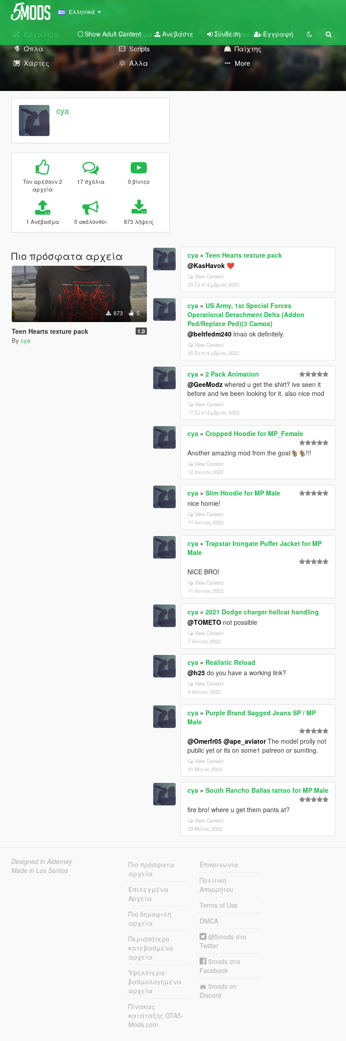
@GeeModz (205, 384)
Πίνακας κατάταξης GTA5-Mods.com (155, 1015)
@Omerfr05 (204, 741)
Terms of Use (219, 904)
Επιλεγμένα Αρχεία (148, 894)
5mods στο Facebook (220, 966)
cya (62, 110)
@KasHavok (206, 265)
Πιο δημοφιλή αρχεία (149, 918)
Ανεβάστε (177, 33)
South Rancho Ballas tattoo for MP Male (266, 790)
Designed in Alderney (41, 861)
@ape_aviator (244, 741)
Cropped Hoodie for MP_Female (254, 433)
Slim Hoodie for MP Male (242, 492)
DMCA (209, 920)
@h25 (196, 672)
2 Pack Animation (232, 373)
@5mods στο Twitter (223, 941)
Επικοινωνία (219, 864)
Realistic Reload (230, 662)
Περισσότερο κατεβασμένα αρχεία (150, 947)
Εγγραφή (277, 33)
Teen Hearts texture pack (243, 254)
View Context (209, 276)
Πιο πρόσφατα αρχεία (151, 869)
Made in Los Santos (39, 870)
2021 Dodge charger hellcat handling (262, 611)
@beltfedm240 (209, 333)
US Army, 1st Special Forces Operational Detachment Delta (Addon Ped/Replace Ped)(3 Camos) (246, 314)
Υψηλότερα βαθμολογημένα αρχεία (155, 981)
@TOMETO (204, 622)
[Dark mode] (309, 34)
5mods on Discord (218, 991)
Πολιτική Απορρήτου (216, 885)
